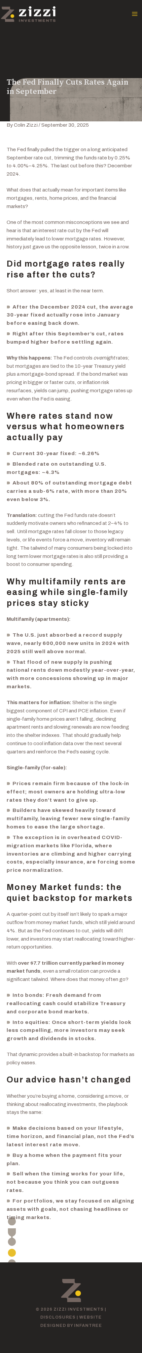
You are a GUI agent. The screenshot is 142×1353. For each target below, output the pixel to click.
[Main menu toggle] (135, 14)
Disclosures (58, 1317)
